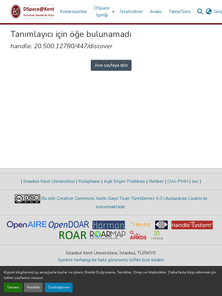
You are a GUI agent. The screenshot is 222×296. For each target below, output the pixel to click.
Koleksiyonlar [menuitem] (73, 11)
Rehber (156, 181)
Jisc (195, 181)
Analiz (156, 11)
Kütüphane (89, 181)
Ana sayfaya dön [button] (111, 65)
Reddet (33, 287)
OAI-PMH (177, 181)
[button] (32, 11)
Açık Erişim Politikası (124, 181)
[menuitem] (103, 11)
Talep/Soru (179, 11)
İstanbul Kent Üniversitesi (49, 181)
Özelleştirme (58, 287)
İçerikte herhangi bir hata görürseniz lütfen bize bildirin (111, 260)
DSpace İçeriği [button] (102, 11)
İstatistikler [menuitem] (131, 11)
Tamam (13, 287)
